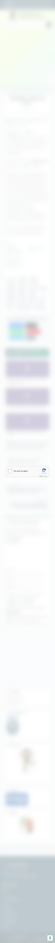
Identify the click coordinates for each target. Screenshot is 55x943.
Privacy (41, 476)
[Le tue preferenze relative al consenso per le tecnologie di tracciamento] (50, 938)
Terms (45, 476)
